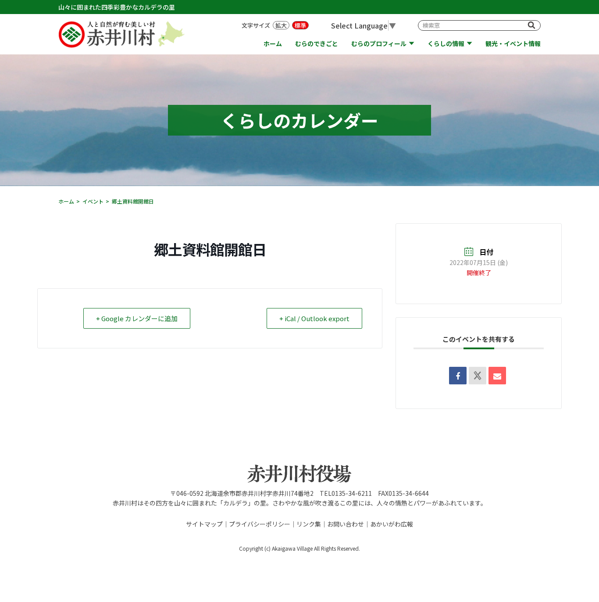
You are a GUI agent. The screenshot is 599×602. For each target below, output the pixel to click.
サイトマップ (204, 524)
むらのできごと (316, 43)
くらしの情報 (446, 43)
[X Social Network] (477, 375)
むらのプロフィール (378, 43)
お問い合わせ (345, 524)
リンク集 (308, 524)
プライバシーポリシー (259, 524)
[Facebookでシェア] (458, 375)
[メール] (497, 375)
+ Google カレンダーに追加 (137, 318)
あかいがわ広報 (391, 524)
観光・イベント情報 (513, 43)
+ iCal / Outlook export (314, 318)
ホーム (273, 43)
